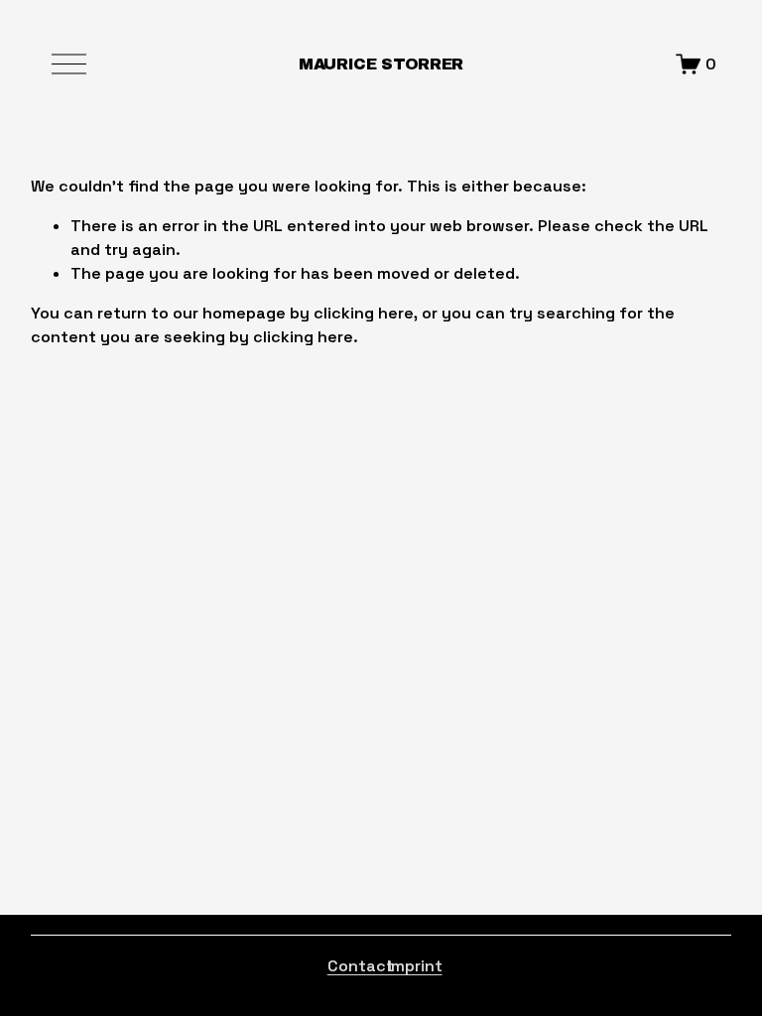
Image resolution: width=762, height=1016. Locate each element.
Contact (360, 965)
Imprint (415, 965)
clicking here (364, 313)
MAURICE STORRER (381, 64)
